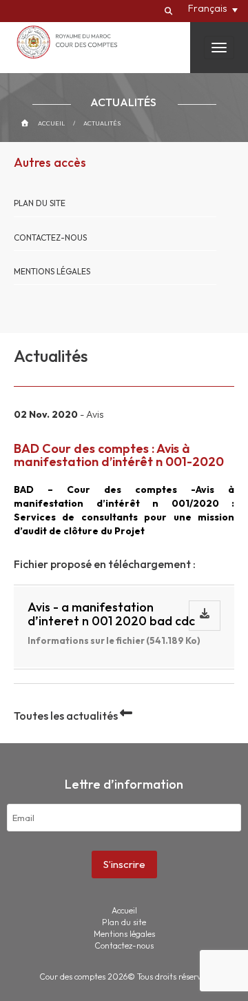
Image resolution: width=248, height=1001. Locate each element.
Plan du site (39, 203)
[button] (213, 8)
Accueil (51, 123)
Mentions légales (52, 271)
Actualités (102, 123)
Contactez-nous (50, 237)
